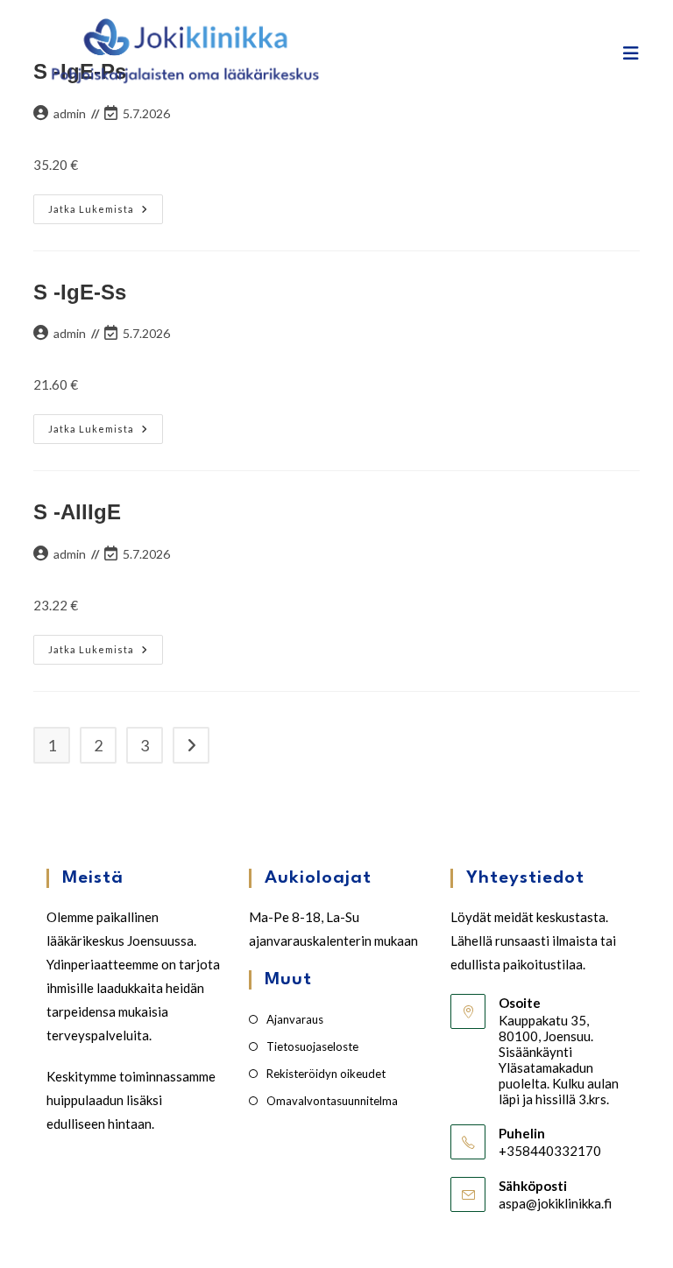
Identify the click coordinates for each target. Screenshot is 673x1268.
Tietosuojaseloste (312, 1046)
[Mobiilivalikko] (631, 52)
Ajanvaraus (294, 1019)
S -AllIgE (77, 512)
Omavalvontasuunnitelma (332, 1101)
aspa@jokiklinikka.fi (555, 1203)
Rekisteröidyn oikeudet (326, 1074)
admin (69, 113)
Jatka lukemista (103, 212)
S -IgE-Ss (79, 292)
